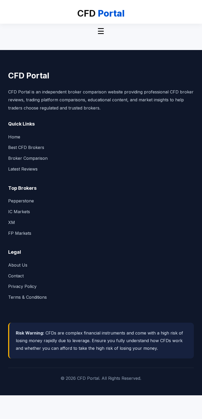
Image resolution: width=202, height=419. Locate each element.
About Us (17, 265)
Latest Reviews (23, 169)
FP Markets (19, 233)
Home (14, 136)
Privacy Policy (22, 286)
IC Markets (19, 211)
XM (11, 222)
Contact (16, 275)
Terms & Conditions (27, 297)
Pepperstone (21, 200)
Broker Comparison (28, 158)
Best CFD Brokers (26, 147)
